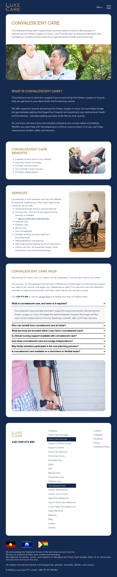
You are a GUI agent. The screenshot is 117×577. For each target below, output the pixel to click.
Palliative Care (54, 481)
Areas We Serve (55, 511)
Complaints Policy (102, 446)
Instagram (98, 434)
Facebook (98, 438)
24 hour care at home (58, 494)
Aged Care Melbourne (58, 498)
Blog (50, 519)
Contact (52, 527)
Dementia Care (55, 460)
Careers (52, 523)
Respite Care (54, 473)
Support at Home (56, 447)
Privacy (97, 442)
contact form (44, 296)
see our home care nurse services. (34, 218)
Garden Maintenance (58, 489)
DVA (50, 468)
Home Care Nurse (56, 456)
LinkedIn (97, 430)
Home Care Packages (58, 435)
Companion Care (56, 477)
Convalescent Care (57, 485)
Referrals (52, 515)
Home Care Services (57, 439)
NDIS (50, 464)
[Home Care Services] (72, 439)
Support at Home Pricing (59, 443)
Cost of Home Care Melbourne (62, 502)
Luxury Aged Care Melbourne (61, 506)
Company (52, 430)
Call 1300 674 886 (23, 442)
